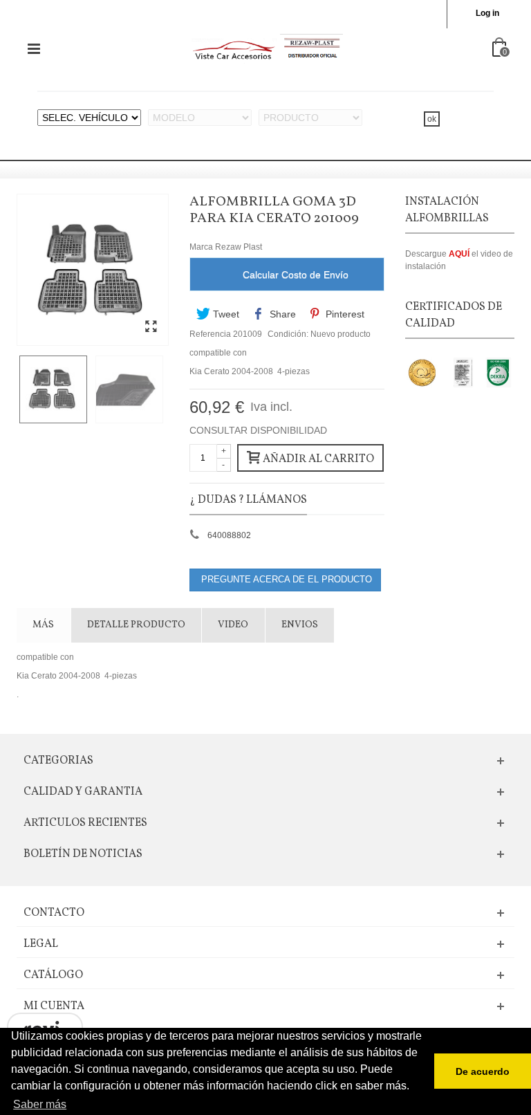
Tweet (224, 314)
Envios (299, 625)
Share (281, 314)
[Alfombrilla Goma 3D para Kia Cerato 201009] (150, 327)
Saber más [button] (39, 1104)
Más (43, 625)
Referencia (210, 334)
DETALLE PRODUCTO (136, 625)
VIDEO (233, 625)
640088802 (229, 535)
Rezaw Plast (238, 247)
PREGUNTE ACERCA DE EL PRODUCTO (285, 579)
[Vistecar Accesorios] (267, 48)
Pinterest (343, 314)
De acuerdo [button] (483, 1071)
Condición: (288, 334)
